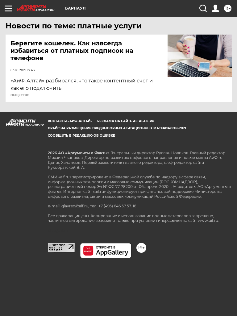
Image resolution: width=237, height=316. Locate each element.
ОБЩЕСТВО (19, 95)
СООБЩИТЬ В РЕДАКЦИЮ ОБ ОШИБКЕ (81, 136)
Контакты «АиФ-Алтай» (70, 121)
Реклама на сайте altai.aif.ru (125, 121)
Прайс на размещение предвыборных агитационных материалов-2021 (117, 128)
